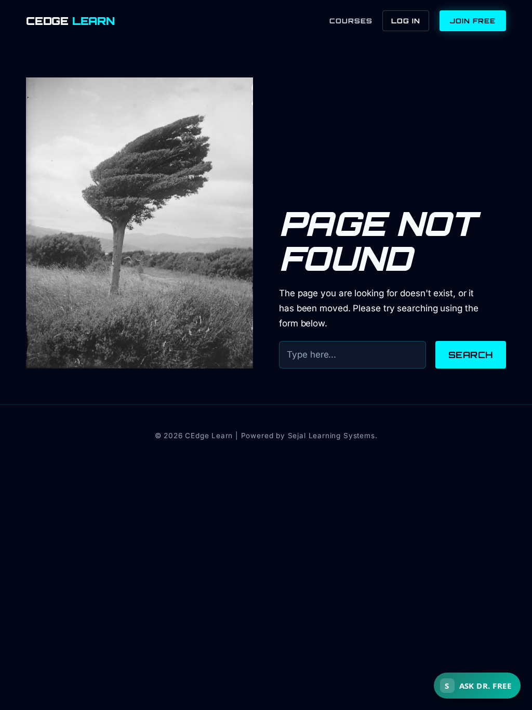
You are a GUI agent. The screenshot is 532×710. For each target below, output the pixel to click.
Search (470, 354)
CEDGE (70, 21)
